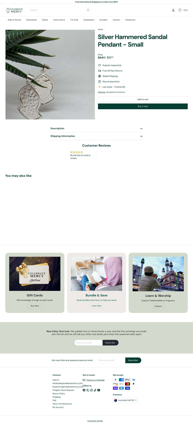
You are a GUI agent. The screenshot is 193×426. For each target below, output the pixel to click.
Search (56, 380)
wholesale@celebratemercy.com (68, 383)
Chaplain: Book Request (63, 390)
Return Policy (59, 393)
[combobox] (60, 10)
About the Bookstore (62, 403)
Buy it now (143, 106)
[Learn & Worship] (158, 274)
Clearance (130, 19)
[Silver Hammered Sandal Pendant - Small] (19, 205)
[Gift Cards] (34, 274)
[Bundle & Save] (96, 274)
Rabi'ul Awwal (14, 19)
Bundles (103, 19)
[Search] (88, 10)
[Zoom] (50, 74)
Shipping (101, 92)
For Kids (74, 19)
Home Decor (59, 19)
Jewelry (116, 19)
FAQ (54, 400)
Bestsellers (31, 19)
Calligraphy (88, 19)
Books (45, 19)
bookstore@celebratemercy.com (68, 386)
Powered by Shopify (95, 421)
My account (58, 407)
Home (100, 29)
